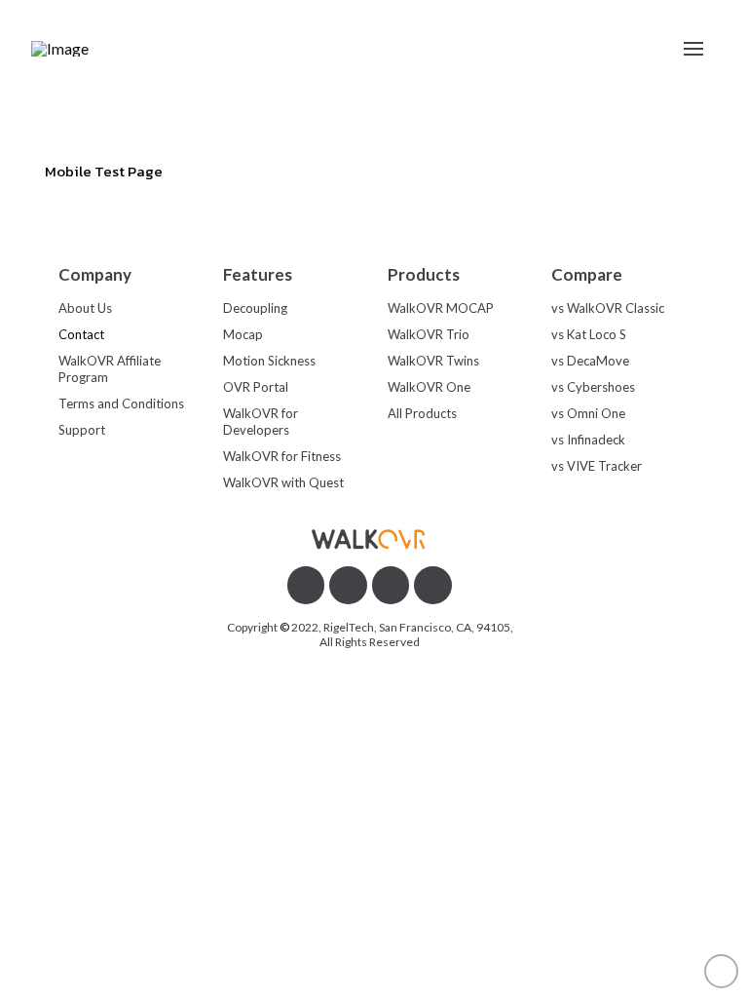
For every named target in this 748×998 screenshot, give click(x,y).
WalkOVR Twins (433, 360)
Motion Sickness (269, 360)
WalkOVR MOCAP (441, 308)
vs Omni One (588, 413)
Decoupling (255, 308)
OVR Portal (255, 387)
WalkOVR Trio (428, 334)
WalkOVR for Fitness (282, 456)
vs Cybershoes (593, 387)
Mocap (243, 334)
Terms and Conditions (121, 403)
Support (81, 430)
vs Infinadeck (588, 439)
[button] (693, 48)
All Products (422, 413)
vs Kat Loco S (588, 334)
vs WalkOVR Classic (607, 308)
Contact (81, 334)
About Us (85, 308)
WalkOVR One (429, 387)
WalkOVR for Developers (260, 421)
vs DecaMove (590, 360)
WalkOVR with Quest (283, 482)
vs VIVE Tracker (596, 466)
